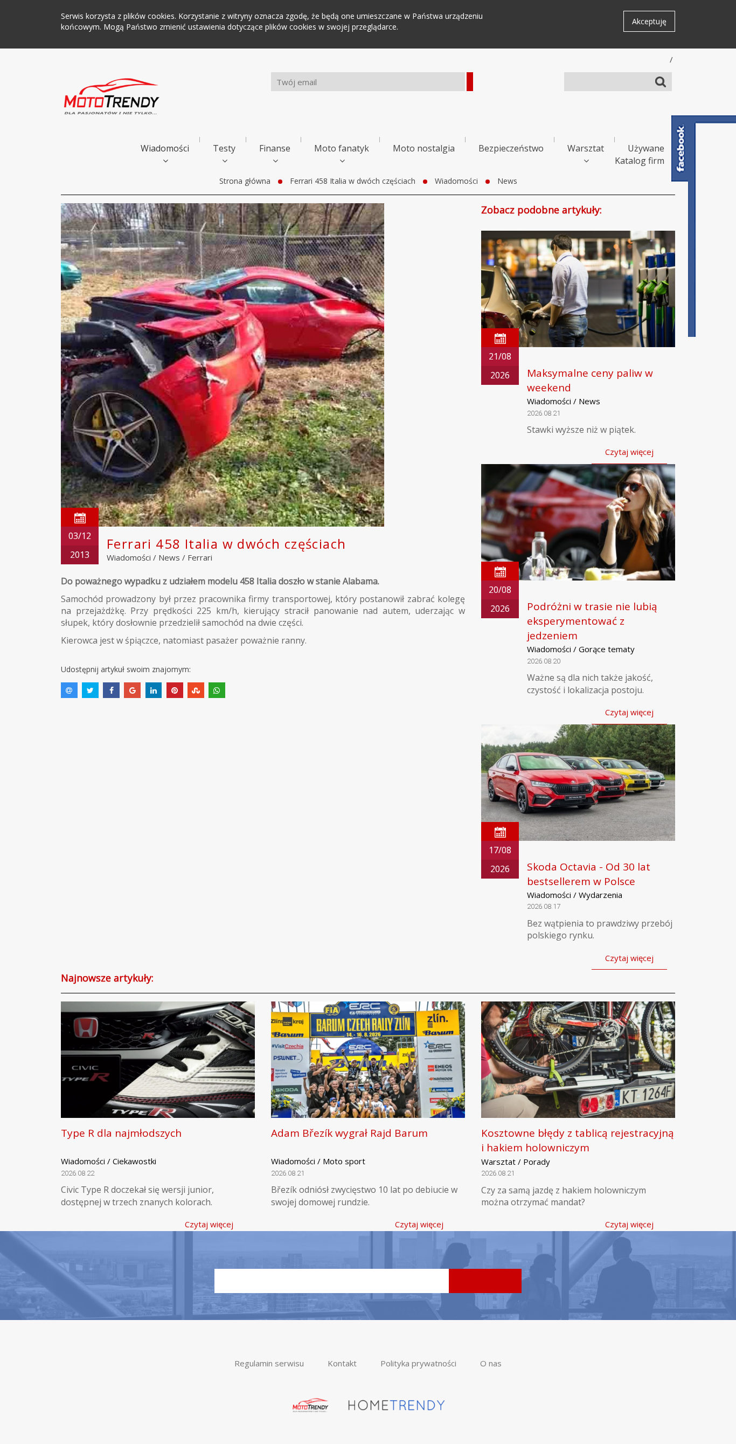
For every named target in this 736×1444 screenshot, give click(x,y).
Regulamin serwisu (269, 1363)
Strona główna (244, 181)
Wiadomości (165, 148)
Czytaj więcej (629, 451)
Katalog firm (639, 161)
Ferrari (200, 557)
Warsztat (585, 148)
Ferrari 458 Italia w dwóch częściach (352, 181)
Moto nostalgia (424, 148)
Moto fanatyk (341, 148)
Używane (646, 148)
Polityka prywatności (418, 1363)
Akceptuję (649, 21)
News (507, 181)
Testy (224, 148)
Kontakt (342, 1363)
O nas (491, 1363)
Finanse (274, 148)
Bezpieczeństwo (511, 148)
